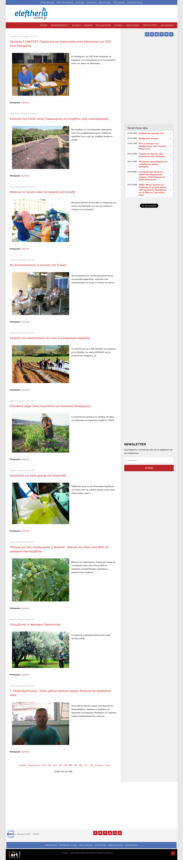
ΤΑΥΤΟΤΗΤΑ (100, 845)
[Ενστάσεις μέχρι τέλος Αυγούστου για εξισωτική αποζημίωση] (40, 433)
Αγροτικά (25, 102)
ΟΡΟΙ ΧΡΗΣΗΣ (86, 845)
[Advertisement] (149, 278)
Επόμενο (99, 765)
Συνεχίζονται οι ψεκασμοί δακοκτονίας (35, 624)
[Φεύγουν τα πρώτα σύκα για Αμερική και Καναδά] (40, 220)
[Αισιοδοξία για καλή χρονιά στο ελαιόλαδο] (40, 503)
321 (55, 765)
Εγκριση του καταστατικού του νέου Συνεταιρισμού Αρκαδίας (50, 338)
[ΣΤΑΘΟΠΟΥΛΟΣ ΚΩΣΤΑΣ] (14, 854)
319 (44, 765)
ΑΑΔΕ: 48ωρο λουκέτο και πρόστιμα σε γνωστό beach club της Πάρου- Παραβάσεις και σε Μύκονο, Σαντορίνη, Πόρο (153, 190)
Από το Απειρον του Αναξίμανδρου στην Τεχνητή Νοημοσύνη (152, 146)
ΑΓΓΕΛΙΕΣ (80, 2)
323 (65, 765)
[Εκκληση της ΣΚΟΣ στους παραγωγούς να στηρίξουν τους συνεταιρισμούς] (40, 147)
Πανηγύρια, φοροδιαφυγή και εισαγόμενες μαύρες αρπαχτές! (153, 164)
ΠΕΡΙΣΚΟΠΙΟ (119, 2)
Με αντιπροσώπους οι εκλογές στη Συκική (38, 265)
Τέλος (107, 765)
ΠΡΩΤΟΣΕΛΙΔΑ (48, 2)
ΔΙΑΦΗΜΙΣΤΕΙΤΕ (135, 2)
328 (91, 765)
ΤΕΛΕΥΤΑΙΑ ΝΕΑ (137, 128)
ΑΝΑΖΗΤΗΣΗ (105, 2)
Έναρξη (22, 765)
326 (80, 765)
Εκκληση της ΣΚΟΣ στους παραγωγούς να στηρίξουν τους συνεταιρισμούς (59, 118)
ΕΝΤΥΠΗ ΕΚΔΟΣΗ (65, 2)
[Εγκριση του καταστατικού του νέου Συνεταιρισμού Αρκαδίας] (40, 364)
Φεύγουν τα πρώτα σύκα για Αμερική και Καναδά (42, 192)
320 (49, 765)
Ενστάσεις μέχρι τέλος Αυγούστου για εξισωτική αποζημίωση (50, 406)
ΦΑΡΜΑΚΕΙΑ (51, 845)
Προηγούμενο (34, 765)
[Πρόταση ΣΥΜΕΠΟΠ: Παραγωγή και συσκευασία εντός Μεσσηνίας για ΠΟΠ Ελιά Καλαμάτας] (40, 74)
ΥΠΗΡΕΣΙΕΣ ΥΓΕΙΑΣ (68, 845)
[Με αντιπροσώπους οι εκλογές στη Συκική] (40, 293)
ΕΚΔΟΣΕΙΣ (92, 2)
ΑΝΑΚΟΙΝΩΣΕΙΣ (115, 845)
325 (75, 765)
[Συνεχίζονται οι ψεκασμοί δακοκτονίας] (40, 649)
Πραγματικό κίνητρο (148, 138)
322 (60, 765)
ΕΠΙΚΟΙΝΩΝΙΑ (131, 845)
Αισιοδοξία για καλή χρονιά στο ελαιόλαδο (38, 475)
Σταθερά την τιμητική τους (151, 133)
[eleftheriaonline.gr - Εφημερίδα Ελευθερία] (31, 13)
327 (86, 765)
